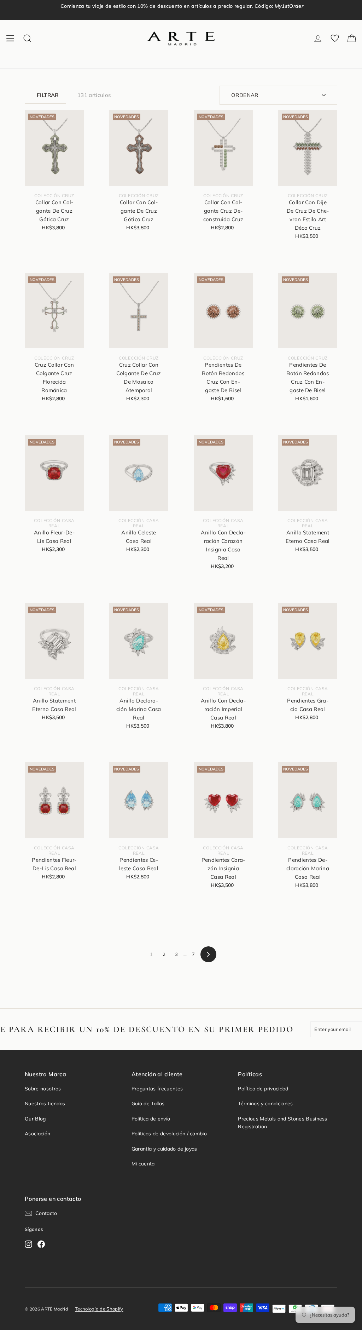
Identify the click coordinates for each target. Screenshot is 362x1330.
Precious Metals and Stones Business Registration (282, 1123)
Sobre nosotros (43, 1088)
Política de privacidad (263, 1088)
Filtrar (48, 95)
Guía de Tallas (148, 1103)
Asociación (37, 1133)
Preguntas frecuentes (157, 1088)
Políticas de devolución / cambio (169, 1133)
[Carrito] (352, 38)
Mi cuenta (143, 1163)
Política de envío (151, 1119)
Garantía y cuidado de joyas (164, 1149)
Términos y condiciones (265, 1103)
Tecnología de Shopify (99, 1309)
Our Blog (35, 1119)
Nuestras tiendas (45, 1103)
